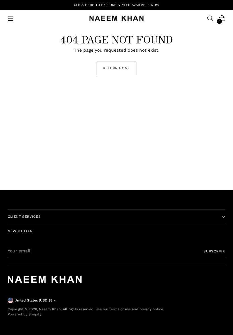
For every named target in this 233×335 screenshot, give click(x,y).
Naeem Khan (50, 309)
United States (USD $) (33, 300)
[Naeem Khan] (116, 18)
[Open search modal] (210, 18)
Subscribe (214, 251)
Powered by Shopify (24, 314)
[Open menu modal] (10, 18)
